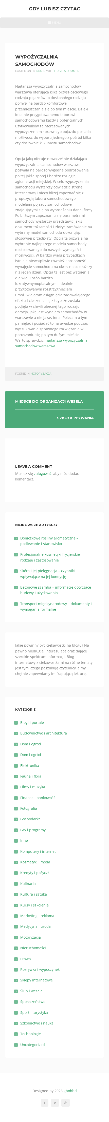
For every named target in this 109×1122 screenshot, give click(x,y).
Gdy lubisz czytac (54, 9)
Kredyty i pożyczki (35, 872)
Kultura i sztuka (33, 894)
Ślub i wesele (31, 991)
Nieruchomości (33, 947)
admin (40, 71)
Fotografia (28, 808)
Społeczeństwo (32, 1001)
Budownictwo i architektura (43, 733)
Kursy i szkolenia (34, 905)
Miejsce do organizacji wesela (49, 401)
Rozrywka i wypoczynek (40, 969)
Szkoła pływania (75, 418)
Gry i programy (33, 829)
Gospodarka (30, 819)
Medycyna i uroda (35, 926)
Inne (24, 840)
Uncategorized (32, 1044)
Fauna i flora (30, 776)
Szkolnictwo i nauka (36, 1023)
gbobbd (70, 1090)
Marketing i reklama (37, 915)
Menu (54, 24)
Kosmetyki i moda (35, 862)
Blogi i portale (32, 722)
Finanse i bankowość (37, 797)
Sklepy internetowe (36, 980)
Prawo (25, 958)
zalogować (42, 473)
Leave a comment (67, 71)
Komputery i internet (38, 851)
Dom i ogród (30, 744)
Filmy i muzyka (32, 786)
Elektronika (29, 765)
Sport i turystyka (34, 1012)
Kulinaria (28, 883)
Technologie (30, 1033)
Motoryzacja (40, 373)
